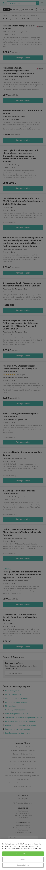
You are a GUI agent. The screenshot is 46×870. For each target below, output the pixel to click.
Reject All (23, 859)
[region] (23, 854)
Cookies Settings (23, 865)
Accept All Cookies (23, 854)
